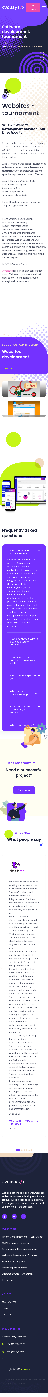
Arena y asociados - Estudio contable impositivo (30, 1380)
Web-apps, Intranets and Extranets (19, 1255)
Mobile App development (14, 1267)
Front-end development (14, 1261)
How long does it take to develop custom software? (24, 641)
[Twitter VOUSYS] (14, 1216)
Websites (8, 368)
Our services (9, 1228)
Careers (6, 1308)
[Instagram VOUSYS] (23, 1216)
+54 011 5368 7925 (15, 1344)
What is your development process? (23, 693)
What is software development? (20, 552)
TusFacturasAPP (7, 1380)
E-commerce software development (19, 1249)
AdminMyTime (23, 1383)
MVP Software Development (16, 1242)
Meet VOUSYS (9, 1302)
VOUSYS (25, 1369)
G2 (3, 1359)
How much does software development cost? (23, 660)
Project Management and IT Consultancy (22, 1236)
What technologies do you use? (23, 677)
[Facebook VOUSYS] (4, 1216)
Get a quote (33, 7)
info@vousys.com (15, 1351)
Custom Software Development (17, 1273)
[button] (18, 1150)
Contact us (7, 270)
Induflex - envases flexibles (10, 1383)
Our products (8, 1280)
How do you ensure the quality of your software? (23, 709)
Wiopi (14, 1380)
